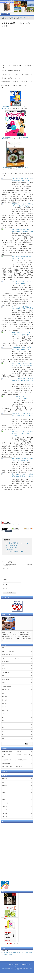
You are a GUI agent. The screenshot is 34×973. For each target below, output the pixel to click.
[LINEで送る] (15, 529)
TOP (6, 964)
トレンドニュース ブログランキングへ (10, 525)
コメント (5, 568)
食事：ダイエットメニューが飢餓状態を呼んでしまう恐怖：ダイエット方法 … (22, 476)
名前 (4, 580)
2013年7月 (4, 810)
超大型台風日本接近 (6, 763)
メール (5, 584)
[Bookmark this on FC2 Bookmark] (2, 531)
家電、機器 (4, 696)
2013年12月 (5, 803)
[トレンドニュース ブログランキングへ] (6, 523)
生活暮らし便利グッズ (7, 661)
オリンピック (5, 668)
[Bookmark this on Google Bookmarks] (30, 529)
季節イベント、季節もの (8, 651)
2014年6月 (4, 785)
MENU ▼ (5, 13)
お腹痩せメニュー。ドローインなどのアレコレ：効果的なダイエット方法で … (22, 415)
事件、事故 (4, 700)
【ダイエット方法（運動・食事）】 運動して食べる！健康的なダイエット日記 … (22, 380)
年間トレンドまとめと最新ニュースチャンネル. (18, 968)
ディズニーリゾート (6, 710)
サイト (5, 588)
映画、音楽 (4, 703)
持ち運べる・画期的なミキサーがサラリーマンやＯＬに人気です (16, 755)
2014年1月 (4, 799)
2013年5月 (4, 817)
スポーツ (4, 682)
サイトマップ (17, 966)
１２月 (3, 738)
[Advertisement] (17, 46)
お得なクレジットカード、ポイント (10, 658)
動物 (3, 675)
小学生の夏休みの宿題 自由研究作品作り (12, 766)
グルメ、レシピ (5, 679)
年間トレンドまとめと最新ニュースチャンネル (12, 17)
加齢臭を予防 (9, 549)
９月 (3, 734)
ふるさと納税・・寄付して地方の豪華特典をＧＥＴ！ (14, 760)
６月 (3, 724)
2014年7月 (4, 782)
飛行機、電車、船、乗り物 (8, 654)
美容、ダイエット (27, 17)
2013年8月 (4, 806)
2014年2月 (4, 796)
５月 (3, 720)
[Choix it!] (32, 529)
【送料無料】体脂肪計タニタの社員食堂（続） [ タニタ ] (15, 167)
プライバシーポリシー (25, 964)
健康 (3, 693)
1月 (3, 714)
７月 (3, 727)
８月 (3, 731)
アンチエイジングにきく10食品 (14, 551)
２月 (3, 717)
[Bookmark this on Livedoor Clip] (4, 531)
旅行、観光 (4, 707)
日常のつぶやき (5, 648)
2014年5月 (4, 789)
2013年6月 (4, 813)
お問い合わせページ (13, 964)
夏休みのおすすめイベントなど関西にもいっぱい (13, 751)
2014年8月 (4, 778)
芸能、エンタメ (5, 672)
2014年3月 (4, 792)
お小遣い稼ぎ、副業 (6, 686)
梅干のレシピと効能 (11, 547)
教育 (3, 665)
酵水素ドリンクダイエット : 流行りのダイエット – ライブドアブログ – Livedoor (22, 433)
